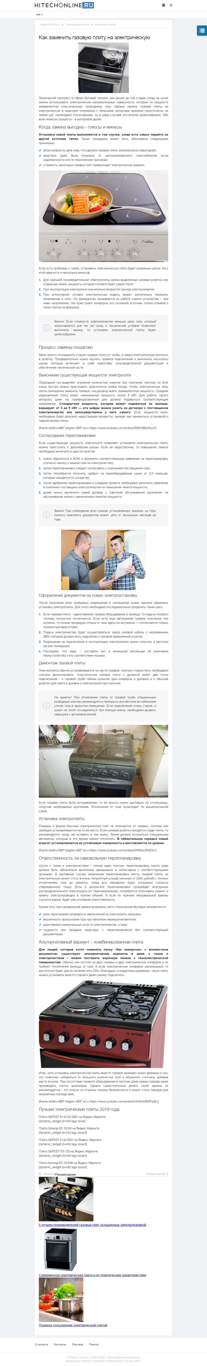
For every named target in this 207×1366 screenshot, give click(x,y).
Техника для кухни (77, 24)
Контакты (60, 1344)
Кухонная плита (105, 24)
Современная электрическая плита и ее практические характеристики (92, 1275)
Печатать (49, 1173)
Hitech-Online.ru (50, 24)
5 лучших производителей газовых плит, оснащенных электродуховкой (92, 1225)
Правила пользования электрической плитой (73, 1325)
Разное (93, 1344)
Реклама (77, 1344)
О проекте (41, 1344)
